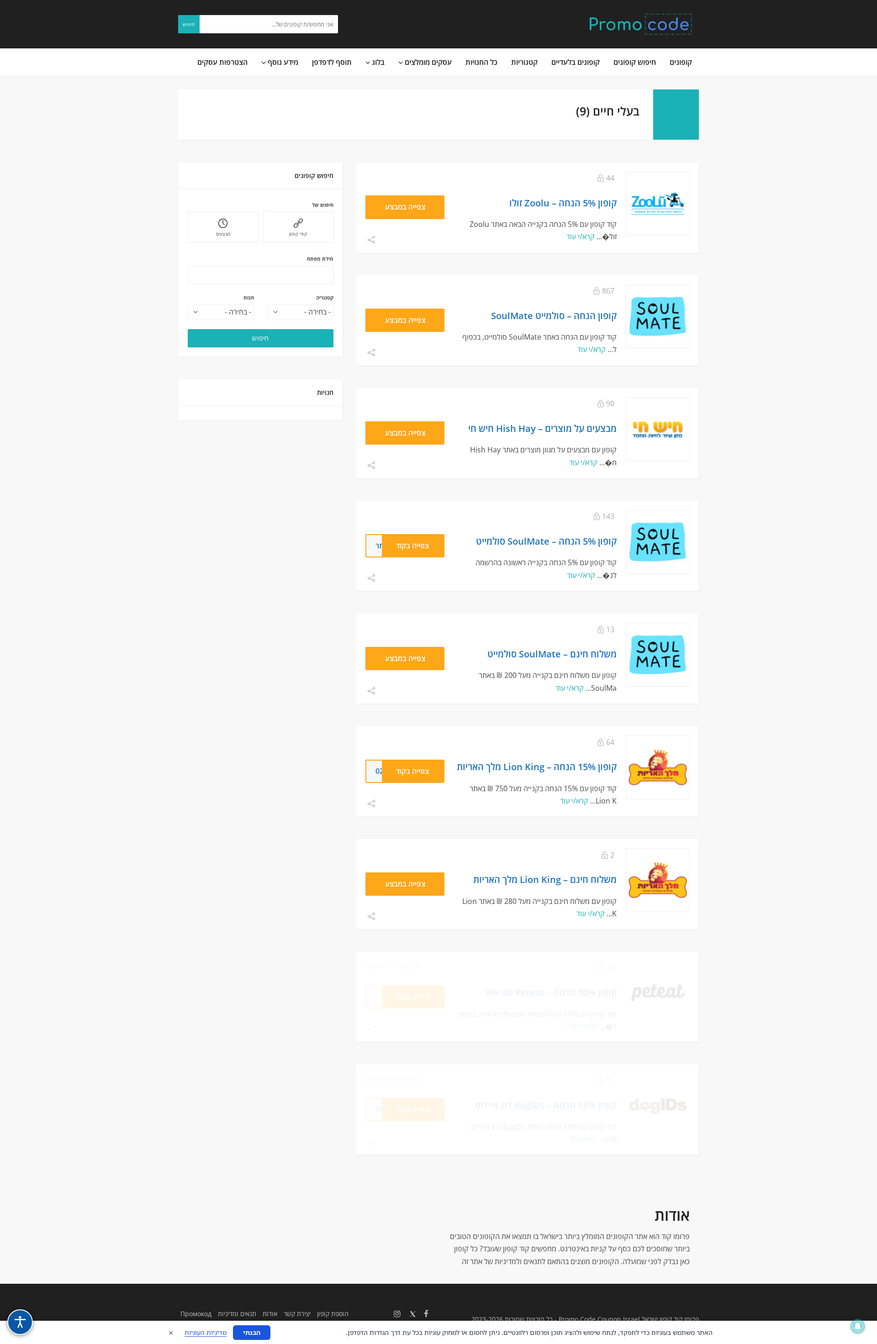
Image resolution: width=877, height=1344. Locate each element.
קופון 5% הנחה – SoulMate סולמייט (546, 541)
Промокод (195, 1313)
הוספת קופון (333, 1313)
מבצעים (223, 234)
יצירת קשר (297, 1313)
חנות (248, 297)
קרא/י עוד (580, 236)
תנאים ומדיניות (237, 1313)
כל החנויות (481, 62)
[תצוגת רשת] (182, 108)
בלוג (377, 62)
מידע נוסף (282, 62)
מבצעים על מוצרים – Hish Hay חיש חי (542, 428)
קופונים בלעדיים (575, 62)
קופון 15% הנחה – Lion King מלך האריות (537, 766)
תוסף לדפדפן (332, 62)
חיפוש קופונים (634, 62)
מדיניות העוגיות (206, 1332)
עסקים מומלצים (427, 62)
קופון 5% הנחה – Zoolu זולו (563, 202)
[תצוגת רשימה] (196, 108)
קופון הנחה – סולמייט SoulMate (554, 315)
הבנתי (251, 1332)
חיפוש (189, 24)
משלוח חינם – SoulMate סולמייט (552, 653)
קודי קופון (298, 234)
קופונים (681, 62)
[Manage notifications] (858, 1326)
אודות (270, 1313)
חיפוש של (322, 204)
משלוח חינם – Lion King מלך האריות (545, 879)
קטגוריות (524, 62)
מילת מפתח (320, 258)
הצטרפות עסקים (222, 62)
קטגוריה (324, 297)
